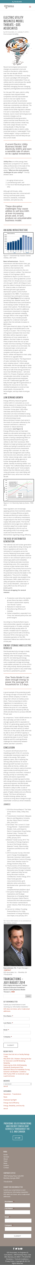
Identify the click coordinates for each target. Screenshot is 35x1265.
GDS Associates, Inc (11, 32)
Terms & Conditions (21, 1259)
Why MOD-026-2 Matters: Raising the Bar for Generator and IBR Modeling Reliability (17, 1061)
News (5, 1097)
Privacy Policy (10, 1261)
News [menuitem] (5, 1163)
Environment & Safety (11, 34)
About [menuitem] (6, 1159)
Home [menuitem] (6, 1155)
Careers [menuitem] (6, 1165)
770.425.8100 (18, 2)
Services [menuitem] (6, 1157)
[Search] (28, 996)
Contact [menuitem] (6, 1168)
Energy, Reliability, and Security (14, 1106)
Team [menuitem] (5, 1161)
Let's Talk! (17, 1138)
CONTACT (7, 970)
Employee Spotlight (10, 1100)
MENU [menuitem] (5, 1152)
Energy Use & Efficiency (11, 1103)
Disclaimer (9, 1259)
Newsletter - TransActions (12, 1094)
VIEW (13, 992)
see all (6, 1086)
